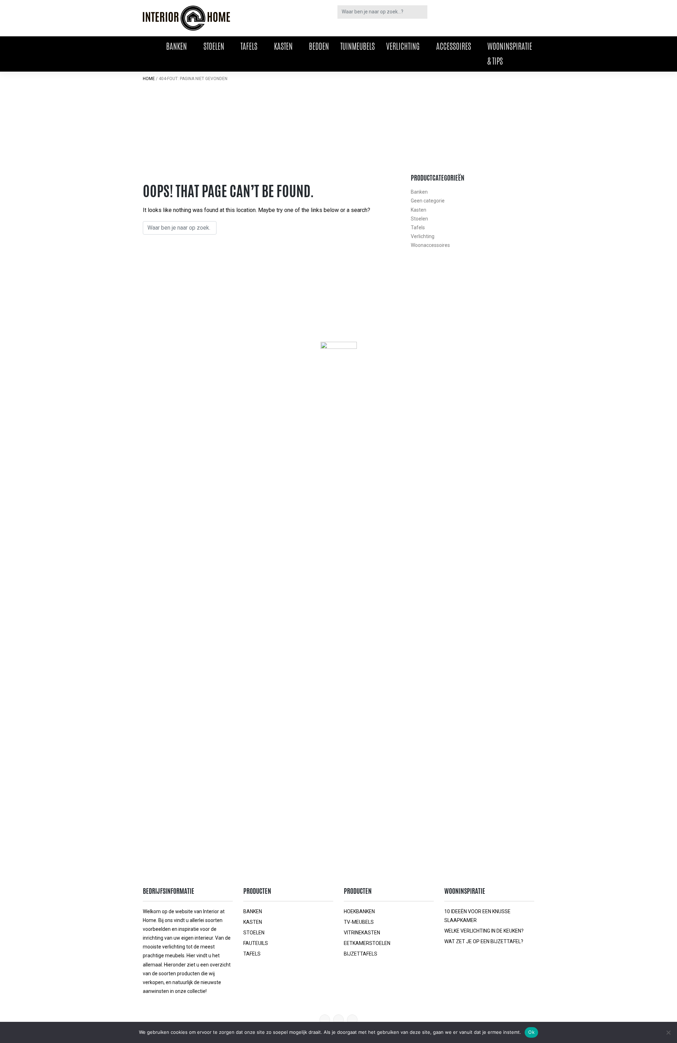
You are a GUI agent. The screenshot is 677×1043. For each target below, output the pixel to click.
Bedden (319, 46)
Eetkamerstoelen (367, 943)
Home (149, 78)
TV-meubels (359, 922)
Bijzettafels (360, 954)
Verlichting (403, 46)
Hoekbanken (359, 911)
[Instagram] (352, 1019)
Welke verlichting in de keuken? (484, 931)
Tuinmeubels (357, 46)
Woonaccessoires (430, 245)
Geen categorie (428, 201)
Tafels (248, 46)
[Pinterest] (324, 1019)
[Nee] (668, 1032)
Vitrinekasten (362, 932)
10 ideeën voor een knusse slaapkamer (477, 916)
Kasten (283, 46)
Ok (531, 1032)
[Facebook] (338, 1019)
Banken (176, 46)
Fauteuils (255, 943)
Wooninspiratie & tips (509, 53)
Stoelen (213, 46)
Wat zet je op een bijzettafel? (483, 941)
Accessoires (453, 46)
